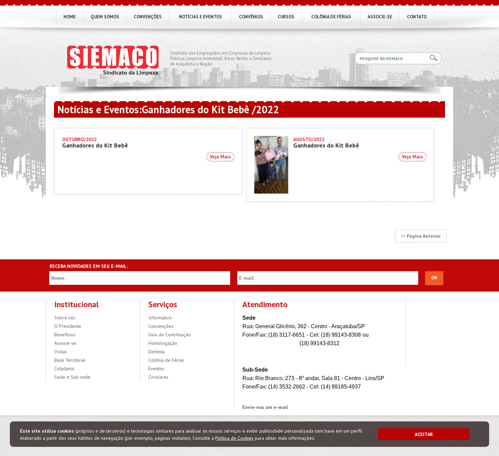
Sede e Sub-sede (72, 377)
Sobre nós (64, 318)
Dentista (156, 352)
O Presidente (67, 326)
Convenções (160, 326)
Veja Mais (220, 157)
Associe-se (65, 343)
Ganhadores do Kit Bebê (95, 142)
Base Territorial (70, 360)
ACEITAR (424, 434)
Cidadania (64, 368)
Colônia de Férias (166, 360)
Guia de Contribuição (169, 335)
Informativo (160, 318)
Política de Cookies (234, 438)
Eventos (156, 368)
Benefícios (64, 335)
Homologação (162, 343)
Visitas (60, 352)
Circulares (158, 377)
